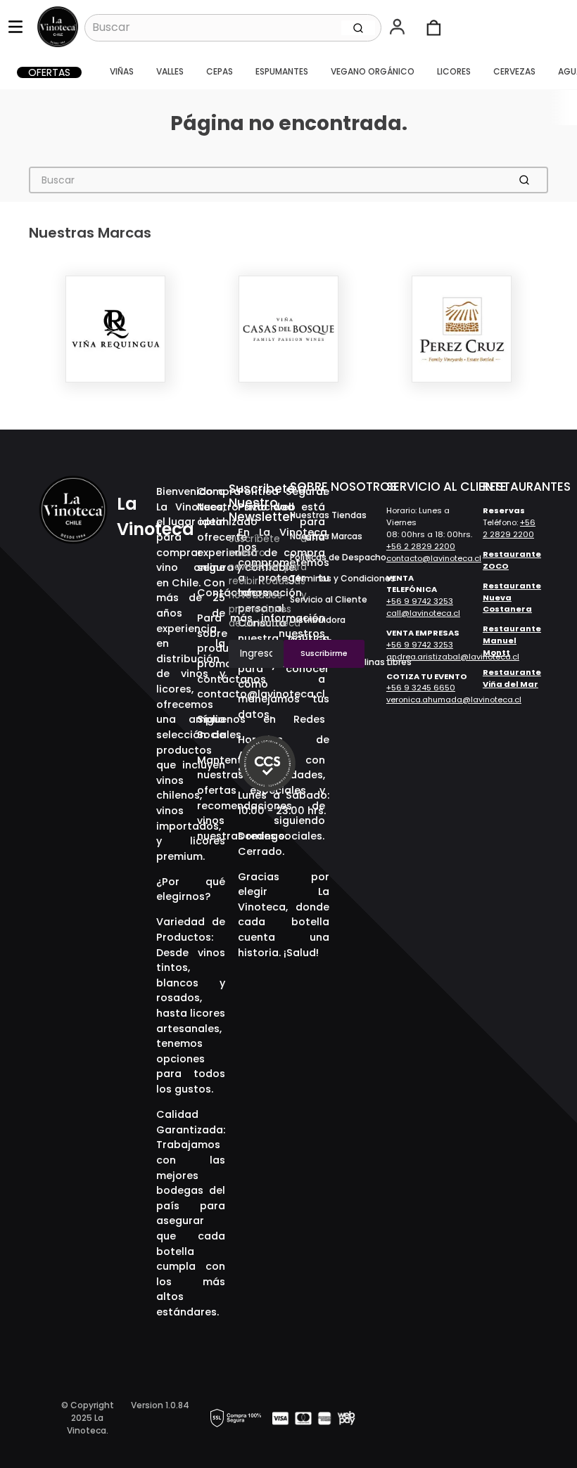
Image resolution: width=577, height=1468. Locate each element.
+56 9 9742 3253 (419, 601)
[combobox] (232, 27)
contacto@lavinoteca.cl (433, 558)
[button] (398, 28)
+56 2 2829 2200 (420, 546)
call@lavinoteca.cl (423, 613)
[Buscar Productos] (358, 27)
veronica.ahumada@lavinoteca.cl (453, 699)
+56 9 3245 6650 (420, 687)
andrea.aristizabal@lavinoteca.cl (452, 656)
